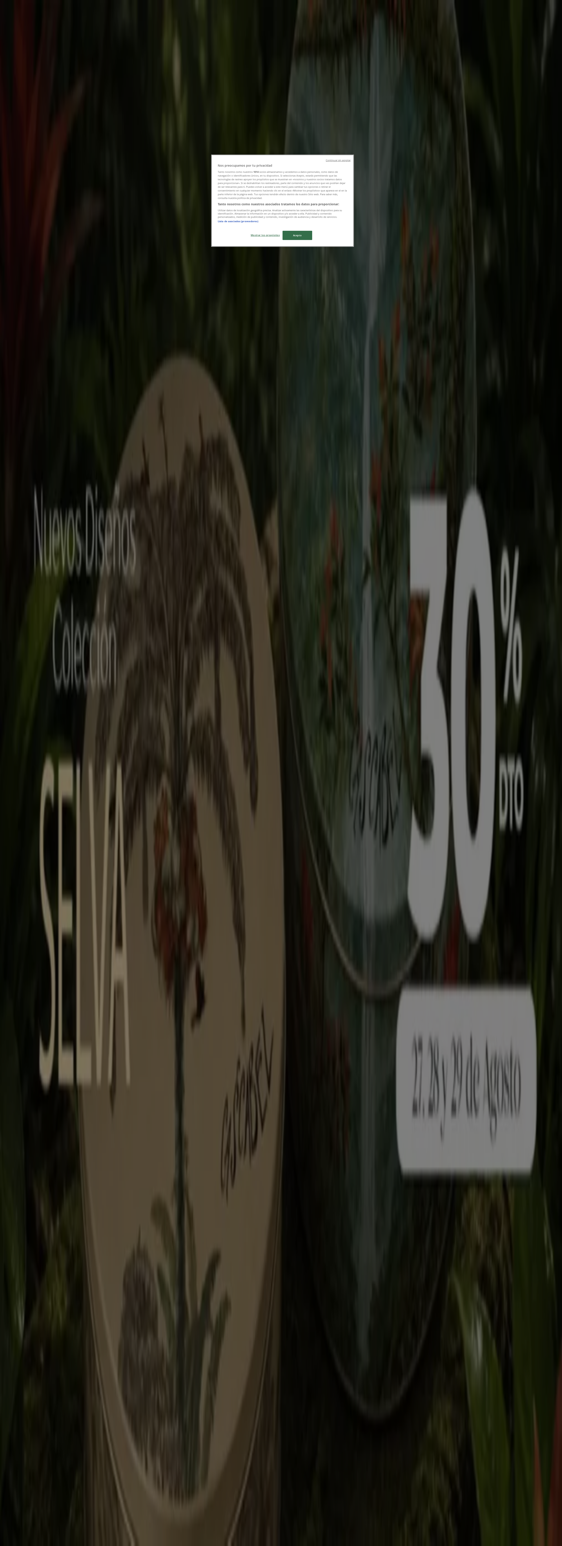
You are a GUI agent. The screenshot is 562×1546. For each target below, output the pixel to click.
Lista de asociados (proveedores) (238, 221)
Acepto (297, 235)
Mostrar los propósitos (265, 235)
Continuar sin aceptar (338, 160)
